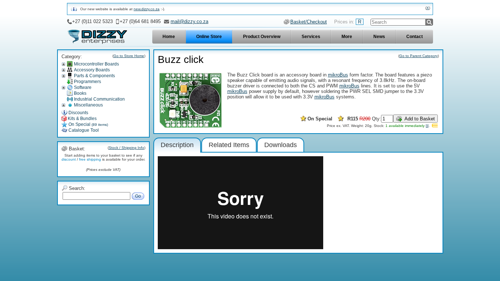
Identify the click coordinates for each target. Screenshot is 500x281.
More (347, 36)
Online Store (209, 36)
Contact (414, 36)
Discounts (78, 112)
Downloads (280, 145)
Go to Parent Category (418, 56)
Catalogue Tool (83, 130)
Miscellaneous (88, 105)
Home (169, 36)
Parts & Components (94, 75)
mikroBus (338, 75)
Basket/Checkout (308, 22)
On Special (88, 124)
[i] (427, 126)
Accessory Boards (92, 69)
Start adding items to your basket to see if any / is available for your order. (103, 157)
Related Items (229, 145)
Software (83, 87)
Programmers (87, 81)
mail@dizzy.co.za (189, 21)
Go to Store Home (128, 56)
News (379, 36)
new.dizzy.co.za (147, 9)
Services (311, 36)
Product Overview (261, 36)
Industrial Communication (99, 99)
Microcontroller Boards (96, 64)
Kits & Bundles (82, 118)
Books (80, 93)
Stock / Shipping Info (126, 148)
